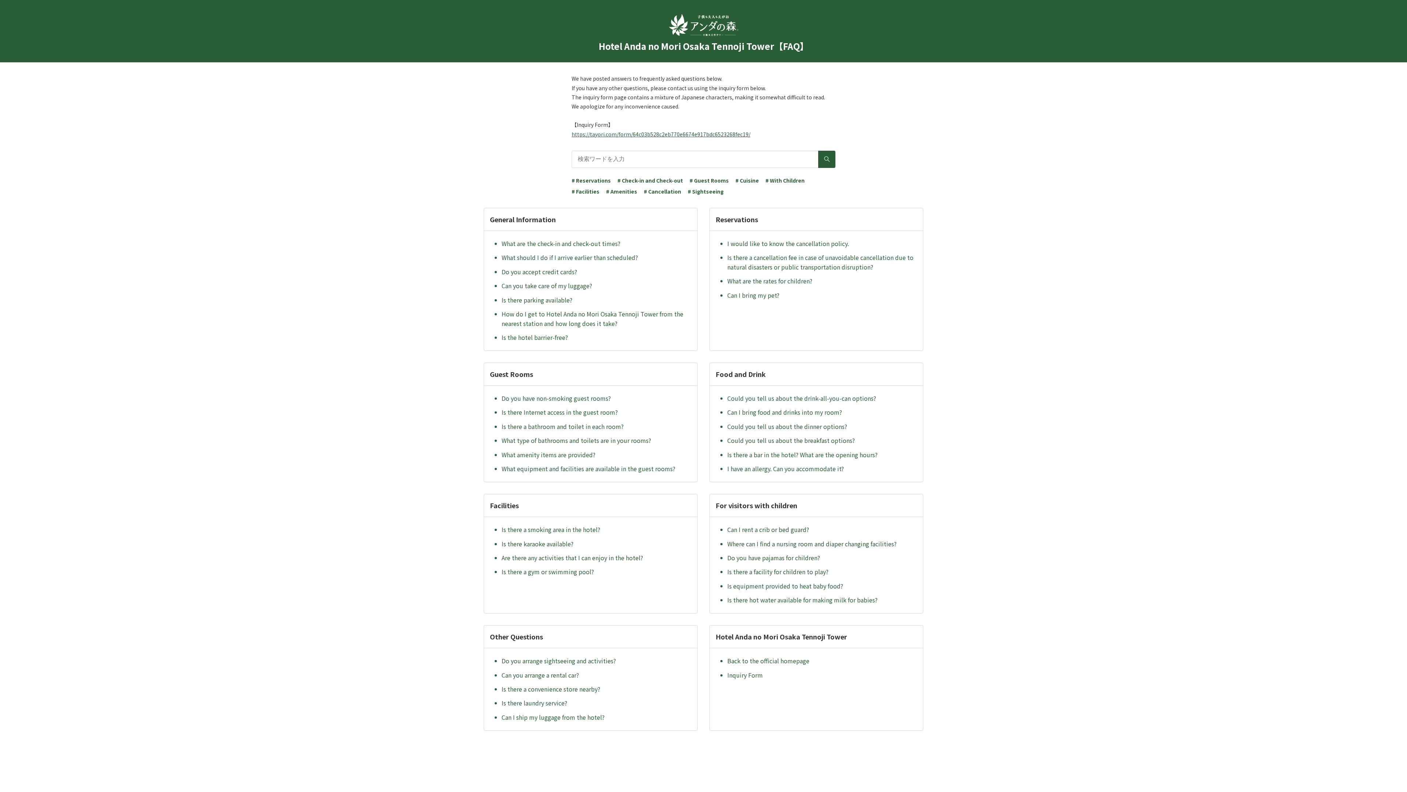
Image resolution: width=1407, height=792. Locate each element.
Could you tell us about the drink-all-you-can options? (801, 398)
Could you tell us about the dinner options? (787, 426)
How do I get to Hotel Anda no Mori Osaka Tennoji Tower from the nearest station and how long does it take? (592, 318)
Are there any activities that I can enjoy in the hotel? (572, 557)
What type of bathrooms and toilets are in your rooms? (576, 440)
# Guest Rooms (709, 180)
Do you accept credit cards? (539, 271)
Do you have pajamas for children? (773, 557)
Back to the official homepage (768, 660)
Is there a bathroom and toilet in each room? (563, 426)
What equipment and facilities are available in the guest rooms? (588, 468)
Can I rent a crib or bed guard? (768, 529)
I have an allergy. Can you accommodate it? (785, 468)
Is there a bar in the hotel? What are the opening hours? (802, 454)
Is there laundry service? (534, 702)
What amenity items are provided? (548, 454)
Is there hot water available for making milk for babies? (802, 599)
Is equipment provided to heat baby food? (785, 586)
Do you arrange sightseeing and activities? (559, 660)
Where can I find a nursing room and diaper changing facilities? (812, 543)
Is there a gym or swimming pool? (548, 571)
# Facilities (585, 191)
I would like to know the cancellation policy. (788, 243)
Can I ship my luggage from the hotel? (553, 717)
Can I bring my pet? (753, 295)
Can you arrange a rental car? (540, 675)
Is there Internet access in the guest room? (560, 412)
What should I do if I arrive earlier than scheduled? (570, 257)
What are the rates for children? (769, 280)
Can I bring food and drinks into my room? (784, 412)
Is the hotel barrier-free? (535, 337)
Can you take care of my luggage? (547, 285)
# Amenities (621, 191)
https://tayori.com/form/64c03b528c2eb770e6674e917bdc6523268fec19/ (661, 134)
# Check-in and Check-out (650, 180)
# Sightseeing (706, 191)
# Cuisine (747, 180)
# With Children (785, 180)
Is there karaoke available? (537, 543)
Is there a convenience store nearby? (551, 689)
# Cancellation (662, 191)
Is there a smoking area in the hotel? (551, 529)
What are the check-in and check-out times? (561, 243)
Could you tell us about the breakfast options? (791, 440)
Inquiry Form (745, 675)
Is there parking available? (537, 300)
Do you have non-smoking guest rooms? (556, 398)
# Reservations (591, 180)
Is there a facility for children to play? (777, 571)
